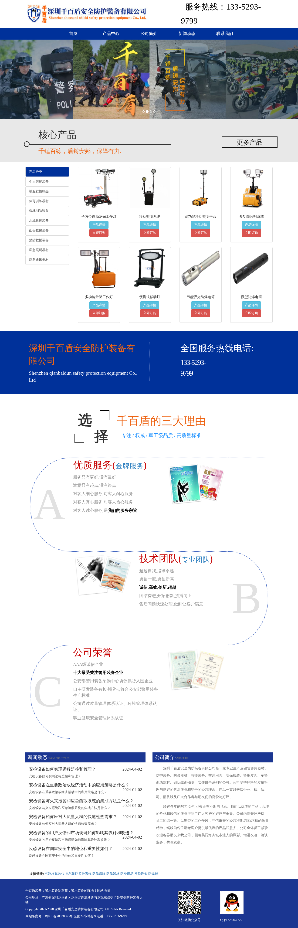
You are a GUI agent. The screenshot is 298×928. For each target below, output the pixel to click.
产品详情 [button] (98, 225)
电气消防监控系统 (78, 874)
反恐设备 (140, 874)
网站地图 (103, 890)
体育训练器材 (39, 201)
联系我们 (224, 33)
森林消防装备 (39, 211)
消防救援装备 (39, 240)
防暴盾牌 (98, 874)
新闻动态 (187, 33)
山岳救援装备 (39, 230)
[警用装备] (87, 13)
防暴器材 (112, 874)
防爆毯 (153, 874)
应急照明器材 (39, 250)
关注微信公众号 (189, 920)
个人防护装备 (39, 181)
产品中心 (111, 33)
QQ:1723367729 (231, 920)
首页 (73, 33)
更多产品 (250, 142)
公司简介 (149, 33)
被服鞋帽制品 (39, 191)
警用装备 (51, 890)
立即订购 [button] (98, 233)
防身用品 (126, 874)
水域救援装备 (39, 220)
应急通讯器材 (39, 260)
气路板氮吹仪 (54, 874)
